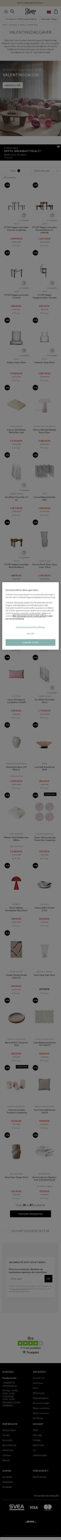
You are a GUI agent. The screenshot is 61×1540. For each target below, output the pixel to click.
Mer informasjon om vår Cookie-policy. (29, 616)
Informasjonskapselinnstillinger (30, 627)
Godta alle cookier (30, 642)
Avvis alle (30, 633)
